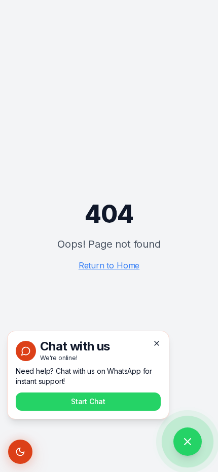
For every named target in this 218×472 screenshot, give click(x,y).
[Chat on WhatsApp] (187, 441)
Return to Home (109, 265)
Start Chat (88, 401)
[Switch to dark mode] (20, 452)
